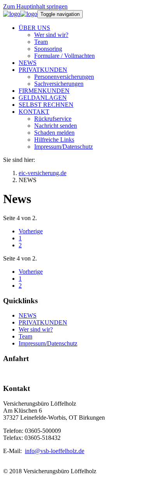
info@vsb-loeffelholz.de (54, 451)
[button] (34, 27)
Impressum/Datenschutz (48, 343)
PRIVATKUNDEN (43, 322)
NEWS (28, 315)
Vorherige (31, 231)
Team (25, 336)
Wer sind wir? (36, 329)
